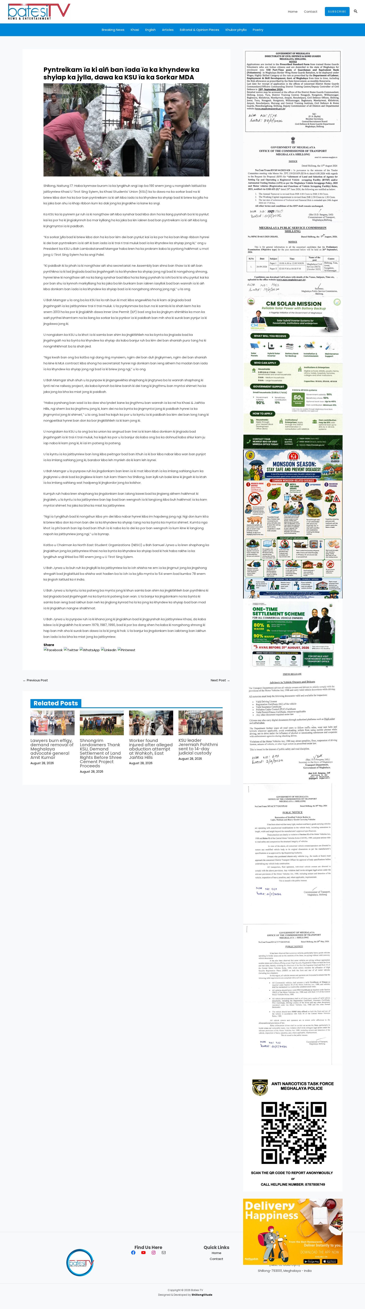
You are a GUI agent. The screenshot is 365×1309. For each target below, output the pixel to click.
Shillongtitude (202, 1295)
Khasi (135, 29)
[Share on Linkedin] (109, 650)
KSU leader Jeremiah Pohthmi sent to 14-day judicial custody (198, 746)
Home (293, 11)
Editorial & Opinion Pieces (199, 29)
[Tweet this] (71, 650)
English (150, 29)
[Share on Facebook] (53, 650)
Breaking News (113, 29)
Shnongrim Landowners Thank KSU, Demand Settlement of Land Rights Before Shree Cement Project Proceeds (101, 753)
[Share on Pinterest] (126, 650)
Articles (168, 29)
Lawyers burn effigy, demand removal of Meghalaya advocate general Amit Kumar (52, 749)
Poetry (258, 29)
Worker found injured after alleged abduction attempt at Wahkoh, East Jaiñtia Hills (151, 749)
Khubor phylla (236, 29)
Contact (310, 11)
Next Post (220, 680)
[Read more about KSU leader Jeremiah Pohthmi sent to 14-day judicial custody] (200, 722)
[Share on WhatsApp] (89, 650)
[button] (337, 11)
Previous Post (35, 680)
